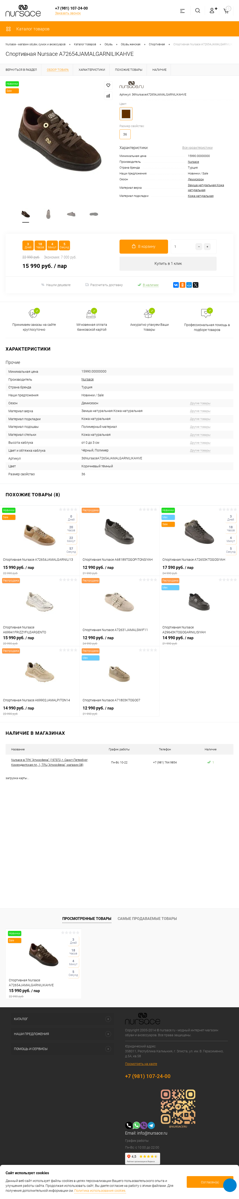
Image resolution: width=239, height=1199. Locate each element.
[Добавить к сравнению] (108, 96)
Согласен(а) (210, 1182)
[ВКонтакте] (176, 285)
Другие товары (200, 403)
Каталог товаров (32, 28)
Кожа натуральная (201, 196)
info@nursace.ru (152, 1133)
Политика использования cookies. (100, 1190)
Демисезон (196, 179)
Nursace (193, 161)
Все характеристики (197, 147)
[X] (195, 285)
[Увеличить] (59, 139)
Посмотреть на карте (141, 1064)
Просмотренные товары (86, 918)
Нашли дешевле (58, 285)
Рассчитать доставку (106, 285)
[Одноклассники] (182, 285)
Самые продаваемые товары (147, 918)
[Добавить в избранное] (108, 85)
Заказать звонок (68, 13)
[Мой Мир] (189, 285)
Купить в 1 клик (168, 263)
